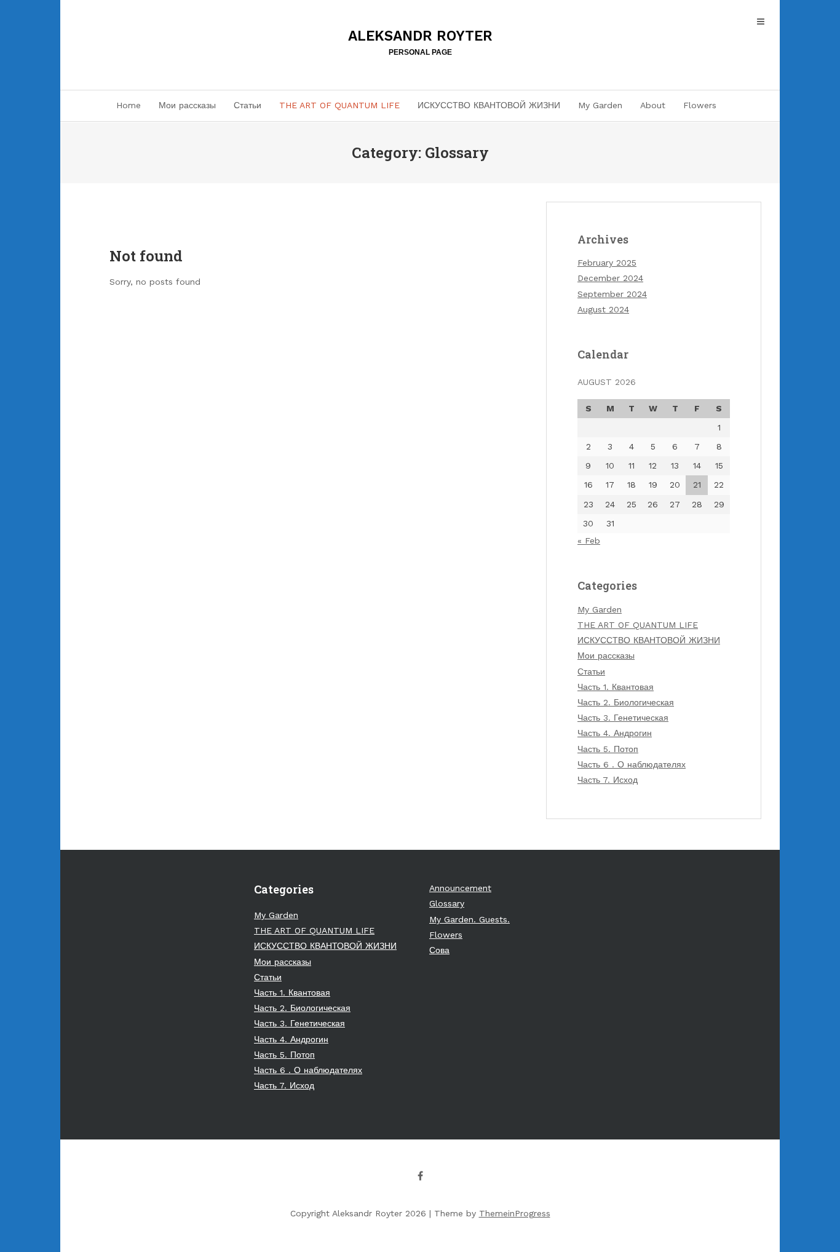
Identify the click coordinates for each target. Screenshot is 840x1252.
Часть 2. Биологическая (625, 702)
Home (128, 105)
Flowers (699, 105)
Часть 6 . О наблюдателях (631, 764)
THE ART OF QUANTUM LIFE (339, 105)
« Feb (588, 540)
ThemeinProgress (514, 1213)
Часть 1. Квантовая (615, 687)
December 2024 (610, 278)
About (652, 105)
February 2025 (606, 262)
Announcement (460, 888)
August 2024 (603, 309)
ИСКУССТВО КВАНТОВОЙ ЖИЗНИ (489, 105)
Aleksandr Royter (420, 42)
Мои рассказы (187, 105)
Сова (439, 950)
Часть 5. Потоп (607, 749)
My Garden (600, 105)
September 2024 (612, 294)
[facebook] (420, 1176)
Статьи (247, 105)
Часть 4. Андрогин (614, 733)
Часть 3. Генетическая (622, 718)
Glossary (446, 903)
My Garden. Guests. (469, 919)
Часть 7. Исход (607, 780)
